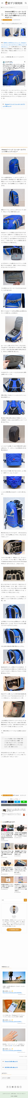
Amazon (17, 795)
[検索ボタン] (26, 3)
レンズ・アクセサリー (7, 19)
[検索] (21, 1087)
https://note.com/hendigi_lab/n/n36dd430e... (12, 992)
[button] (4, 802)
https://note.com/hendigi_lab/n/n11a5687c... (12, 1021)
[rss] (18, 1087)
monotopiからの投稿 (23, 1056)
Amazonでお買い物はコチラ (11, 1061)
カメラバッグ (23, 795)
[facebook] (7, 1087)
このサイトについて (6, 1093)
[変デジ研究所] (14, 3)
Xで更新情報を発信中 (14, 929)
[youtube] (13, 1087)
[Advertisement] (14, 127)
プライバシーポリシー (21, 1093)
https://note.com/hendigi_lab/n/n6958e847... (12, 1050)
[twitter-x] (10, 1087)
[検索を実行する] (25, 900)
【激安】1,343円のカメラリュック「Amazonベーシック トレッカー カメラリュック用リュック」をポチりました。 (14, 44)
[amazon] (15, 1087)
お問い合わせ (13, 1093)
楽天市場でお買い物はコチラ (11, 1067)
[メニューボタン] (2, 3)
